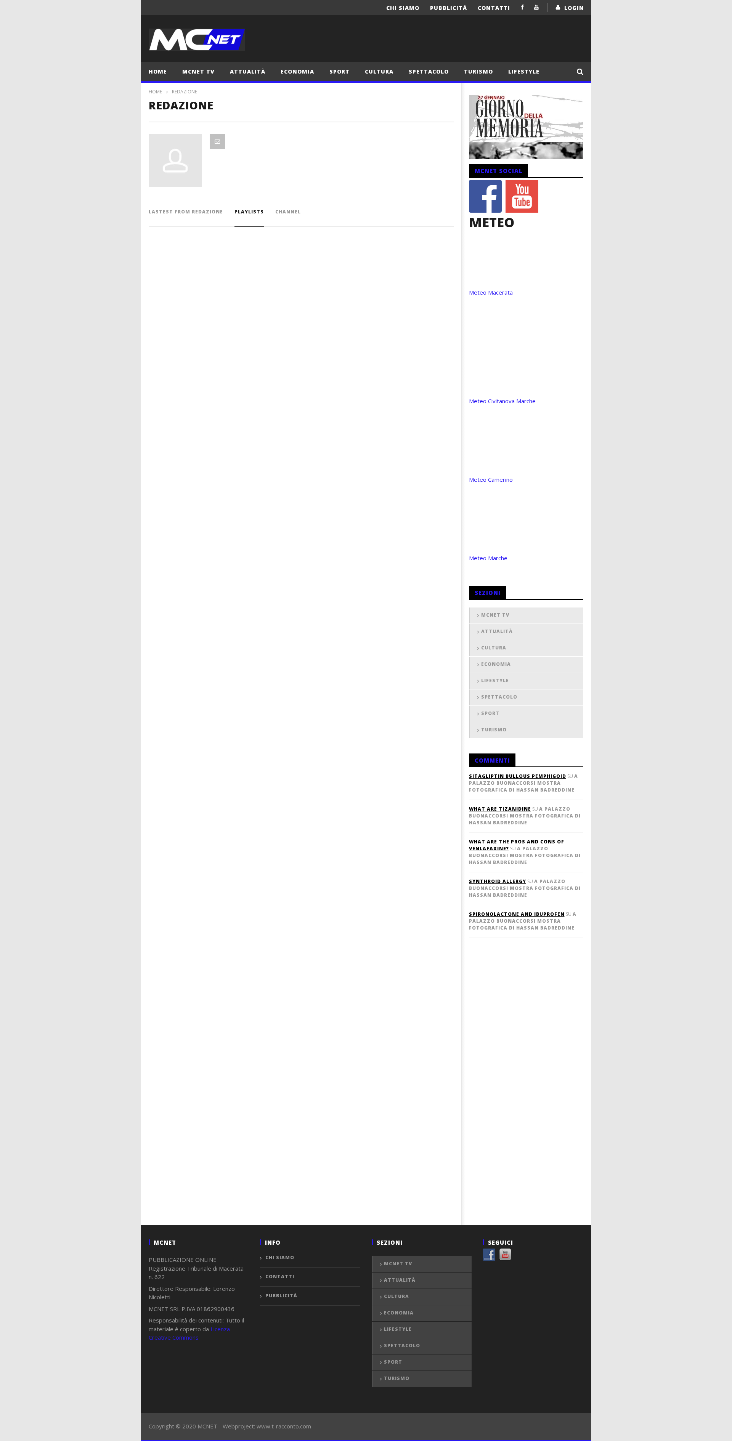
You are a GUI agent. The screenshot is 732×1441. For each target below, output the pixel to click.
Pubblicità (448, 7)
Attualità (247, 71)
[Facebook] (522, 7)
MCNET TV (198, 71)
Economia (297, 71)
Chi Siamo (402, 7)
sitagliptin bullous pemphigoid (517, 776)
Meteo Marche (488, 558)
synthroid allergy (497, 881)
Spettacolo (429, 71)
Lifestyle (523, 71)
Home (158, 71)
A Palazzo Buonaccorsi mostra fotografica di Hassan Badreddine (523, 783)
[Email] (217, 141)
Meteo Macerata (491, 292)
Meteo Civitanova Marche (502, 401)
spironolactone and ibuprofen (517, 914)
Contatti (494, 7)
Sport (339, 71)
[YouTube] (537, 7)
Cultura (379, 71)
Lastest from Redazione (186, 211)
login (574, 7)
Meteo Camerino (491, 479)
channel (288, 211)
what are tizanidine (500, 809)
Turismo (478, 71)
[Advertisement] (526, 1093)
